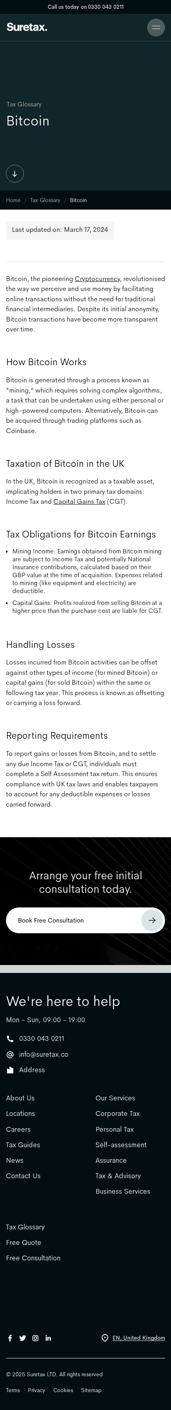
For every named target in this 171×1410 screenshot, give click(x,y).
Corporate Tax (117, 1113)
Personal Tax (114, 1129)
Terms (13, 1390)
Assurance (111, 1160)
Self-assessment (121, 1145)
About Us (20, 1098)
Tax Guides (23, 1145)
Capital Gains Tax (79, 501)
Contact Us (23, 1176)
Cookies (63, 1390)
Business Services (122, 1191)
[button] (156, 27)
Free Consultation (33, 1258)
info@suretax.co (43, 1054)
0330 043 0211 (41, 1038)
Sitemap (91, 1390)
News (14, 1160)
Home (13, 200)
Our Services (115, 1098)
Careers (18, 1129)
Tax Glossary (24, 104)
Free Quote (23, 1242)
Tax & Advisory (118, 1176)
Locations (20, 1113)
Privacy (36, 1390)
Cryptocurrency (97, 279)
